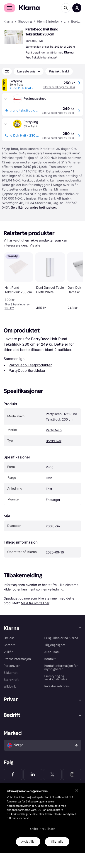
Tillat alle (57, 841)
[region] (42, 818)
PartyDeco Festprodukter (30, 365)
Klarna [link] (8, 21)
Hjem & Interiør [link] (48, 21)
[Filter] (7, 71)
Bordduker (53, 441)
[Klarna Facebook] (13, 774)
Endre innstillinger (42, 828)
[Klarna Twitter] (52, 774)
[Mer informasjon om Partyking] (6, 124)
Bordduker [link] (76, 21)
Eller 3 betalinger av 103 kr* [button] (17, 306)
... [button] (65, 21)
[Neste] (75, 280)
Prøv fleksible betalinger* (41, 57)
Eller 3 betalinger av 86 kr (59, 87)
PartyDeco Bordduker (27, 370)
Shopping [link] (25, 21)
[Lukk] (77, 790)
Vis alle (35, 245)
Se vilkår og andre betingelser (33, 207)
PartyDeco (54, 430)
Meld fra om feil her (35, 603)
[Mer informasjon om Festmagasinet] (6, 98)
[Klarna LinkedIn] (32, 774)
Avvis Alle (28, 841)
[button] (14, 37)
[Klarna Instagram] (72, 774)
